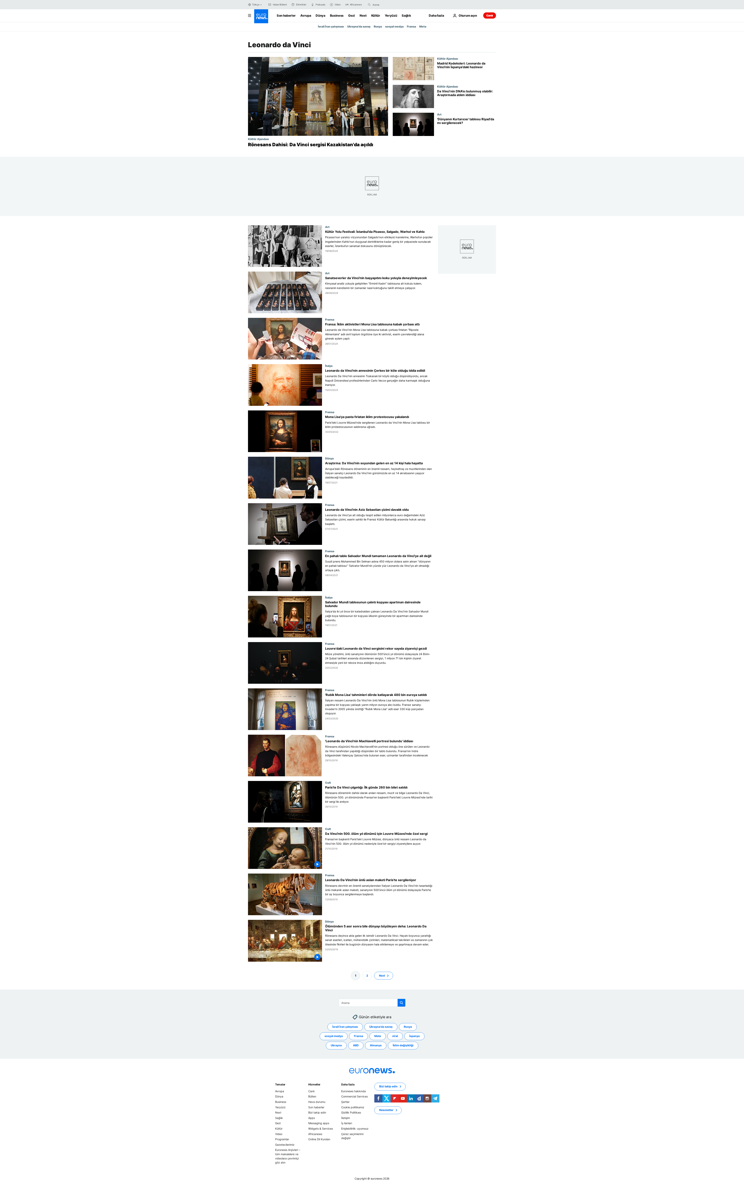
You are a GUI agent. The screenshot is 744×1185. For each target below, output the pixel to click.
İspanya (414, 1036)
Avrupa (305, 15)
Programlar (282, 1139)
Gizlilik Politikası (351, 1112)
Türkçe (255, 4)
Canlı (489, 15)
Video (278, 1134)
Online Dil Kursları (319, 1139)
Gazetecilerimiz (284, 1144)
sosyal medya (394, 26)
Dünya (320, 15)
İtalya (328, 365)
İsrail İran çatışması (331, 26)
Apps (311, 1118)
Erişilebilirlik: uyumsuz (355, 1128)
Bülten (312, 1096)
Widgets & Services (320, 1128)
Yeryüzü (391, 15)
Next (363, 15)
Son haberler (286, 15)
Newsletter (386, 1110)
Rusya (378, 26)
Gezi (351, 15)
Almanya (375, 1045)
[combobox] (389, 5)
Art (439, 114)
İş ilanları (346, 1123)
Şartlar (345, 1101)
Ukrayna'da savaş (358, 26)
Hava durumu (316, 1101)
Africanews (315, 1134)
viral (395, 1036)
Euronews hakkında (353, 1091)
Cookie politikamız (352, 1107)
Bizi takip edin (317, 1112)
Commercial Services (354, 1096)
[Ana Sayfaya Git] (261, 16)
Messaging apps (318, 1123)
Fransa (411, 26)
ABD (356, 1045)
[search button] (369, 5)
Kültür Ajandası (258, 138)
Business (337, 15)
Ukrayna (336, 1045)
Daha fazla (347, 1084)
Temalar (280, 1084)
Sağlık (406, 15)
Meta (422, 26)
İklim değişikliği (403, 1045)
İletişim (345, 1118)
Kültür (375, 15)
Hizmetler (314, 1084)
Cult (328, 782)
